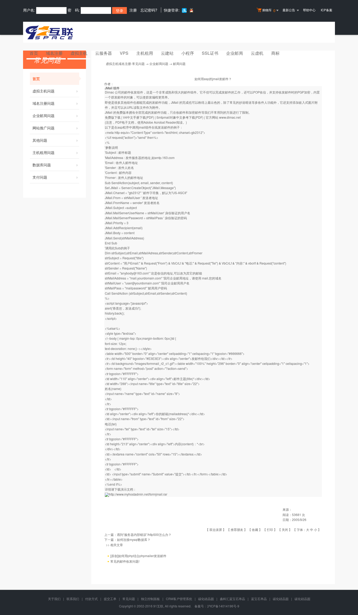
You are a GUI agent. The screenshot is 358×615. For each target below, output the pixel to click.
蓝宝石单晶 (259, 598)
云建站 (167, 53)
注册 (133, 10)
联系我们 (73, 598)
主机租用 (144, 53)
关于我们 (54, 598)
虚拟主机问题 (43, 91)
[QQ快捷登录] (191, 10)
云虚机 (257, 53)
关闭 (285, 529)
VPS (124, 53)
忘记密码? (148, 10)
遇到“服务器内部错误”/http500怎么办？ (144, 534)
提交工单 (110, 598)
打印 (270, 529)
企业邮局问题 (43, 115)
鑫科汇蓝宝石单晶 (232, 598)
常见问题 (128, 598)
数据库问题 (41, 164)
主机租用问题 (43, 152)
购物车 (268, 10)
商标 (275, 53)
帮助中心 (309, 10)
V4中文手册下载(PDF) (138, 117)
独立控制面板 (150, 598)
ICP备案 (326, 10)
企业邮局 (234, 53)
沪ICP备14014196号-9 (223, 606)
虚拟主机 (78, 53)
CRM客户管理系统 (179, 598)
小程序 (187, 53)
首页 (34, 53)
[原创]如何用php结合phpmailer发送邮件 (138, 555)
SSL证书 (210, 53)
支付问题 (39, 177)
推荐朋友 (237, 529)
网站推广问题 (43, 127)
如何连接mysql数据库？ (133, 539)
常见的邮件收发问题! (124, 561)
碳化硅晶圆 (206, 598)
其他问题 (39, 140)
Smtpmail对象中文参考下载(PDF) (179, 117)
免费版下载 (113, 117)
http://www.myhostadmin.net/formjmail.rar (138, 494)
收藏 (255, 529)
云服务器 (103, 53)
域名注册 (54, 53)
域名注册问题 (43, 103)
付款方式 (91, 598)
